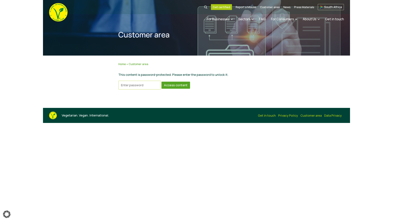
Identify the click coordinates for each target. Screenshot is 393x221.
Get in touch (334, 19)
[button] (7, 214)
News (286, 7)
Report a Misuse (246, 7)
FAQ (262, 19)
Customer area (270, 7)
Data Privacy (333, 115)
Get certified (221, 7)
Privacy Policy (288, 115)
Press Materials (304, 7)
